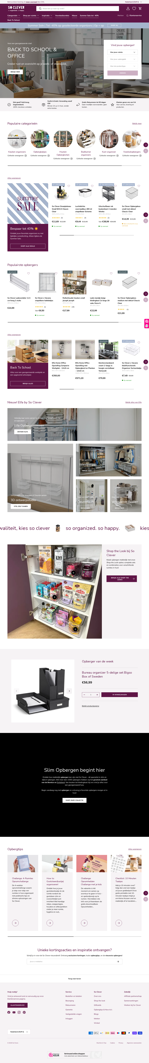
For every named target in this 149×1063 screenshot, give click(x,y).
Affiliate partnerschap (133, 996)
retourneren (14, 2)
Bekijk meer (137, 123)
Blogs (96, 1014)
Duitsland (61, 782)
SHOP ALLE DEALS (28, 246)
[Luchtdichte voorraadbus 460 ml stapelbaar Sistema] (85, 193)
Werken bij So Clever (132, 1005)
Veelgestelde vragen (74, 1014)
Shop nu (114, 25)
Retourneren (70, 1005)
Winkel (97, 1023)
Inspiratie (45, 15)
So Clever (15, 1043)
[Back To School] (27, 351)
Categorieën (12, 15)
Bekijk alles (28, 383)
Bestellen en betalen (74, 996)
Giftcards (97, 1005)
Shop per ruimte (29, 15)
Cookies (112, 1043)
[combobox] (77, 8)
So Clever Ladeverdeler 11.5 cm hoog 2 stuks (18, 299)
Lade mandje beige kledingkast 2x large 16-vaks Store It (100, 300)
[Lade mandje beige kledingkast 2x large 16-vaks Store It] (102, 282)
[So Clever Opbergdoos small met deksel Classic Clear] (132, 193)
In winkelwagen (120, 695)
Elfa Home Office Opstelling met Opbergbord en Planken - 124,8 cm (85, 367)
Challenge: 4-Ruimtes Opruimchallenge (22, 880)
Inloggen (69, 1018)
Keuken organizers (17, 151)
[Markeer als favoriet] (69, 186)
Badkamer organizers (86, 153)
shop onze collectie (74, 800)
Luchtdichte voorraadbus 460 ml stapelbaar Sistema (83, 209)
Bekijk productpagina (90, 706)
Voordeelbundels (62, 15)
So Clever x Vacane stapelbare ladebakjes (44, 299)
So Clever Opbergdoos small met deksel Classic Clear (131, 209)
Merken (121, 15)
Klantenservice (17, 1005)
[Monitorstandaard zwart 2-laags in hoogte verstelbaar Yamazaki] (108, 349)
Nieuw (74, 15)
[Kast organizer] (108, 138)
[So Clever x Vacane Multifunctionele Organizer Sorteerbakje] (132, 349)
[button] (140, 8)
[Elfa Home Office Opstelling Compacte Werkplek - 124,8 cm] (62, 349)
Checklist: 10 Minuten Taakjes (125, 880)
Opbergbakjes (40, 151)
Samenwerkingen (131, 1001)
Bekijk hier (86, 471)
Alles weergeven (14, 178)
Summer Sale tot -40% (89, 15)
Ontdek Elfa (22, 432)
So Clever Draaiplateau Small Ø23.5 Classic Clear (61, 209)
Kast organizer (109, 151)
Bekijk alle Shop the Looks (120, 579)
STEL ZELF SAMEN (21, 506)
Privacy (121, 1043)
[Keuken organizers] (17, 138)
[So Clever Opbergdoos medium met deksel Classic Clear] (130, 282)
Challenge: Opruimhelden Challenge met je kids (91, 881)
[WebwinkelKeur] (74, 1054)
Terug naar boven (74, 979)
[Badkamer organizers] (85, 138)
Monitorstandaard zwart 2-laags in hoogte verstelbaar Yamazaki (106, 367)
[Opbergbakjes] (39, 138)
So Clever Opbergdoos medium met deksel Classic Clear (129, 300)
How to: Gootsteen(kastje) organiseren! (55, 881)
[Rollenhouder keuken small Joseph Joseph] (74, 282)
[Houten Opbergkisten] (63, 138)
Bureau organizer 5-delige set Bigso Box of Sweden (107, 674)
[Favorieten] (134, 8)
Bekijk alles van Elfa (133, 402)
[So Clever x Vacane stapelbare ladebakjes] (47, 282)
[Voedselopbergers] (131, 138)
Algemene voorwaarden (134, 1043)
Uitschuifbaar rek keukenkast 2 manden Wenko (108, 209)
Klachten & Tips (101, 1043)
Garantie (69, 1010)
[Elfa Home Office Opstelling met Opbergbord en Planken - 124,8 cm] (85, 349)
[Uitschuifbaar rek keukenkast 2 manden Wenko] (108, 193)
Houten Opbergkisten (63, 153)
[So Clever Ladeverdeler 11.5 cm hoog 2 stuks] (19, 282)
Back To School (13, 20)
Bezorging (70, 1001)
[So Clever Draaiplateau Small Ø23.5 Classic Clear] (62, 193)
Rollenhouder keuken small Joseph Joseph (74, 299)
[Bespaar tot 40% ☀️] (27, 203)
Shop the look (99, 1001)
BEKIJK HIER (85, 508)
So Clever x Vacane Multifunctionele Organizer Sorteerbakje (131, 365)
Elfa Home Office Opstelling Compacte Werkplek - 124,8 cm (60, 365)
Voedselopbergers (132, 151)
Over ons (97, 996)
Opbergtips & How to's (103, 1010)
